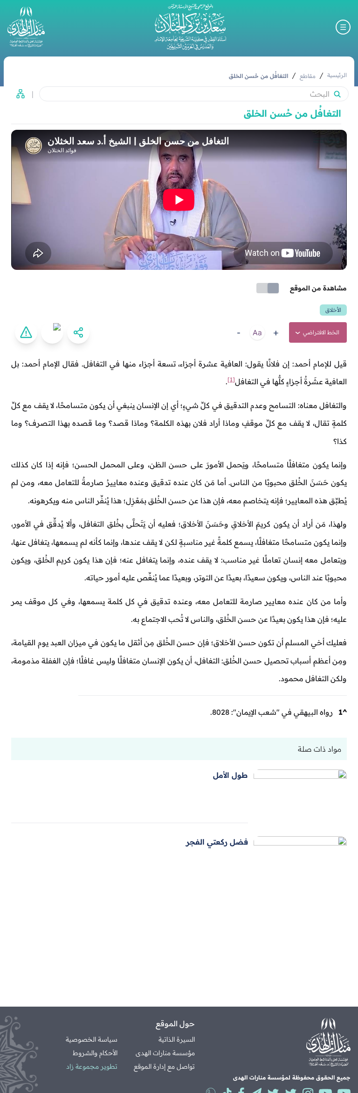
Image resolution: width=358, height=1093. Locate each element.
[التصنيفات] (18, 93)
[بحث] (337, 94)
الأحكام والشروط (95, 1053)
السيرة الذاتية (176, 1039)
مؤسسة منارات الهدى (165, 1053)
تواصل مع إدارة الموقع (164, 1066)
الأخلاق (333, 309)
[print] (52, 332)
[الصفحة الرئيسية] (190, 27)
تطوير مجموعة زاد (91, 1066)
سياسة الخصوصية (91, 1039)
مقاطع (308, 75)
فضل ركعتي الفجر (217, 841)
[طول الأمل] (300, 796)
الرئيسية (337, 74)
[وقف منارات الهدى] (26, 27)
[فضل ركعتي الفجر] (300, 863)
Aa (257, 332)
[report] (26, 332)
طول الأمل (230, 775)
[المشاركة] (78, 332)
